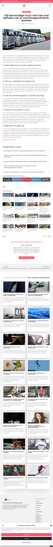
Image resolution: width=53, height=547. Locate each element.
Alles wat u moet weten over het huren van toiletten (13, 373)
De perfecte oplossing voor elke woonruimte (11, 347)
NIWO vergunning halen (37, 121)
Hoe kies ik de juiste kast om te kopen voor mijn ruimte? (32, 230)
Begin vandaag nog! (26, 245)
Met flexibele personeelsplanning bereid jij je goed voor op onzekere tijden (13, 400)
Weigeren (26, 538)
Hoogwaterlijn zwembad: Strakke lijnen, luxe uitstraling (38, 321)
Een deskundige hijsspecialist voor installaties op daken (7, 199)
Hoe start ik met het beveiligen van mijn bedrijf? (38, 452)
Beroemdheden (39, 503)
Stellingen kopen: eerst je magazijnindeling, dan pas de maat (8, 230)
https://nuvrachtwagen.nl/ (9, 139)
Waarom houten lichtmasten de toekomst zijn (36, 373)
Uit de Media (38, 505)
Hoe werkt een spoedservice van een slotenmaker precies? (31, 208)
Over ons (38, 507)
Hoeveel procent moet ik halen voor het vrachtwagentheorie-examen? (26, 161)
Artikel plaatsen (39, 511)
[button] (51, 525)
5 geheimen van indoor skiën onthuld (38, 477)
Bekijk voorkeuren (26, 542)
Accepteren (26, 534)
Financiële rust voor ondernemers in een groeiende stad (19, 230)
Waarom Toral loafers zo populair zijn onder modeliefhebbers (32, 199)
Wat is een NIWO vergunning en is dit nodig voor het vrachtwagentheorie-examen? (26, 166)
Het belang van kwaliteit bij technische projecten (13, 452)
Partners (37, 501)
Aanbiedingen (26, 11)
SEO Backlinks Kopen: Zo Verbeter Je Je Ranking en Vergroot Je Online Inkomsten (39, 519)
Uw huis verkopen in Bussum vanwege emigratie (19, 199)
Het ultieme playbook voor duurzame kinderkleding (38, 400)
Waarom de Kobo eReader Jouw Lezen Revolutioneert (38, 347)
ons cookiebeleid (17, 530)
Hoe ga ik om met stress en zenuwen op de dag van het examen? (26, 172)
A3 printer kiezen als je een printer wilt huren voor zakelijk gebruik (44, 199)
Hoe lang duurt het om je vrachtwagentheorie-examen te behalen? (26, 151)
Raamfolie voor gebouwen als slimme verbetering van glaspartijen (20, 208)
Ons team (38, 509)
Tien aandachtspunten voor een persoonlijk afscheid (7, 208)
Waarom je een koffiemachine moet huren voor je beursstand (12, 426)
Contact (37, 513)
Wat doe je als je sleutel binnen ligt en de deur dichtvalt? (7, 220)
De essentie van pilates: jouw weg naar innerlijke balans (13, 321)
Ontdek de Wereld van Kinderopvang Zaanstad (13, 478)
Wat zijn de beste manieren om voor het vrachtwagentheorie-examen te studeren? (26, 156)
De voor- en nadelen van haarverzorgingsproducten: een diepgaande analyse (36, 426)
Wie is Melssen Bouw (43, 229)
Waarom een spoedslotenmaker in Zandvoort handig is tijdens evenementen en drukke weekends (44, 209)
